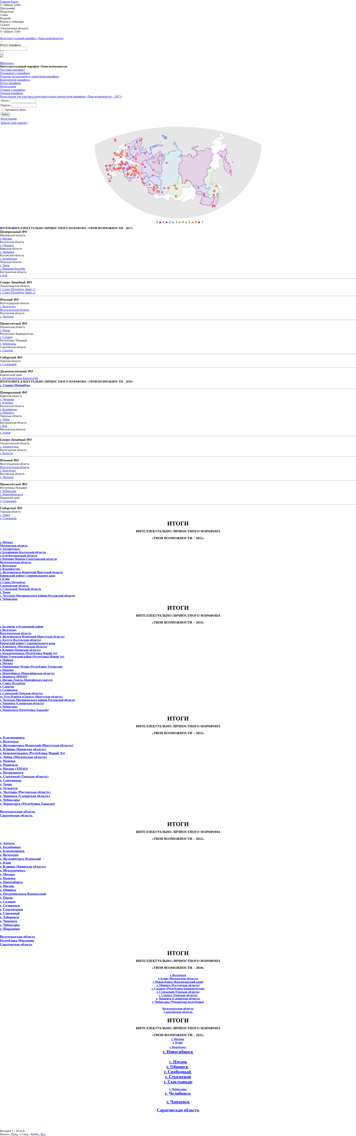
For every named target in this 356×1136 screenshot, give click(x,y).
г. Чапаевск (8, 921)
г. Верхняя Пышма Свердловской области (28, 558)
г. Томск (5, 515)
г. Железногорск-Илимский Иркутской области (31, 572)
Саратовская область (14, 585)
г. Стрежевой (8, 364)
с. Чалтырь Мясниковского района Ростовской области (37, 595)
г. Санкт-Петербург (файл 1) (17, 289)
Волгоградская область (14, 309)
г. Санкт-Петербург (15, 385)
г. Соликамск (8, 501)
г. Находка (7, 761)
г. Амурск (7, 843)
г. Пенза (5, 330)
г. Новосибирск (11, 882)
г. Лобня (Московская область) (23, 757)
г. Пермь (6, 897)
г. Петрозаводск (12, 772)
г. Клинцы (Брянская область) (23, 749)
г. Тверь (5, 265)
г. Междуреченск (12, 870)
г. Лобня (5, 432)
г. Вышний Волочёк (12, 268)
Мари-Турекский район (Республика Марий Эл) (32, 656)
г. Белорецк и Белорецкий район (21, 626)
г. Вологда (6, 453)
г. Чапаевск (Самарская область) (25, 796)
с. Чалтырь (7, 316)
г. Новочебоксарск (11, 494)
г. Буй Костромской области (18, 555)
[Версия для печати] (1, 56)
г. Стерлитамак (11, 909)
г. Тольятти (8, 788)
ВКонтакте (7, 63)
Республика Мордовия (17, 940)
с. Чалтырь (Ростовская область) (25, 792)
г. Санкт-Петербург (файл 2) (17, 292)
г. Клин (5, 862)
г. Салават (6, 337)
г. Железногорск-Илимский (20, 859)
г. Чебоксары (8, 343)
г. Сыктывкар (10, 780)
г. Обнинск (7, 245)
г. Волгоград (8, 306)
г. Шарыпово (10, 929)
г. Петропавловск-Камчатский (19, 378)
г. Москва (6, 238)
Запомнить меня (15, 109)
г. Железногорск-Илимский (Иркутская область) (36, 745)
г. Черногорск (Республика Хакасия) (27, 804)
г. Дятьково (7, 252)
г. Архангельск (9, 446)
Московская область (14, 545)
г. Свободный (178, 1071)
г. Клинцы (6, 402)
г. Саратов (6, 350)
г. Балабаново (8, 258)
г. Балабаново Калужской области (23, 552)
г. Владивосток (10, 569)
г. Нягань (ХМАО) (14, 768)
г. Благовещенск (12, 737)
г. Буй (3, 275)
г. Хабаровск (9, 917)
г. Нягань (7, 886)
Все (43, 1134)
